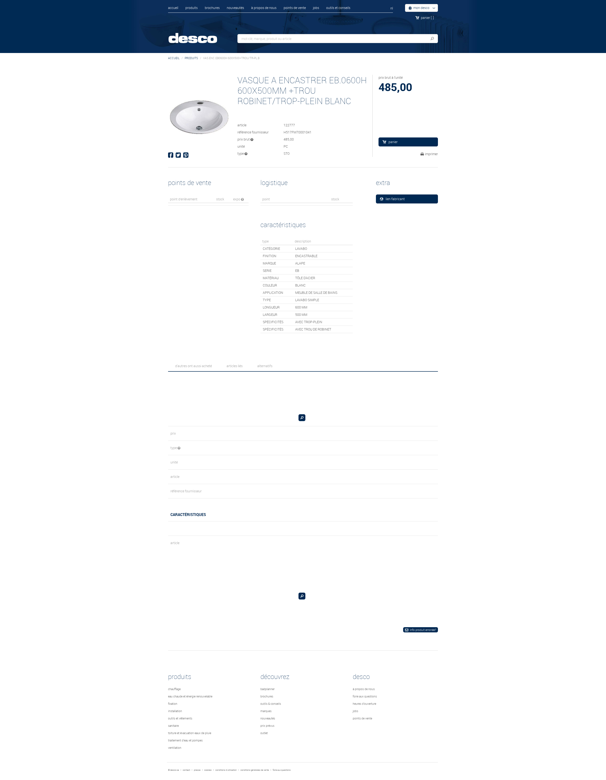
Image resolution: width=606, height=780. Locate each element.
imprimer (431, 154)
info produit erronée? (423, 630)
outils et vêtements (180, 718)
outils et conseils (338, 7)
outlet (264, 733)
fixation (172, 703)
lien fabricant (395, 199)
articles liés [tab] (235, 366)
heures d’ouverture (364, 703)
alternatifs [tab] (264, 366)
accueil (173, 7)
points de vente (295, 7)
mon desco (421, 7)
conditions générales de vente (255, 770)
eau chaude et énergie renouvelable (190, 696)
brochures (212, 7)
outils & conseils (270, 703)
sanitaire (173, 725)
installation (175, 711)
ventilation (174, 747)
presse (197, 770)
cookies (208, 770)
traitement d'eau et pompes (185, 740)
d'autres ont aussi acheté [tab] (193, 366)
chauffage (174, 689)
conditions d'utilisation (226, 770)
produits (191, 7)
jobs (316, 7)
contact (186, 770)
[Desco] (197, 35)
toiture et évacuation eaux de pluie (189, 733)
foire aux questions (365, 696)
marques (266, 711)
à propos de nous (263, 7)
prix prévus (267, 725)
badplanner (267, 689)
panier (427, 17)
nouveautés (235, 7)
